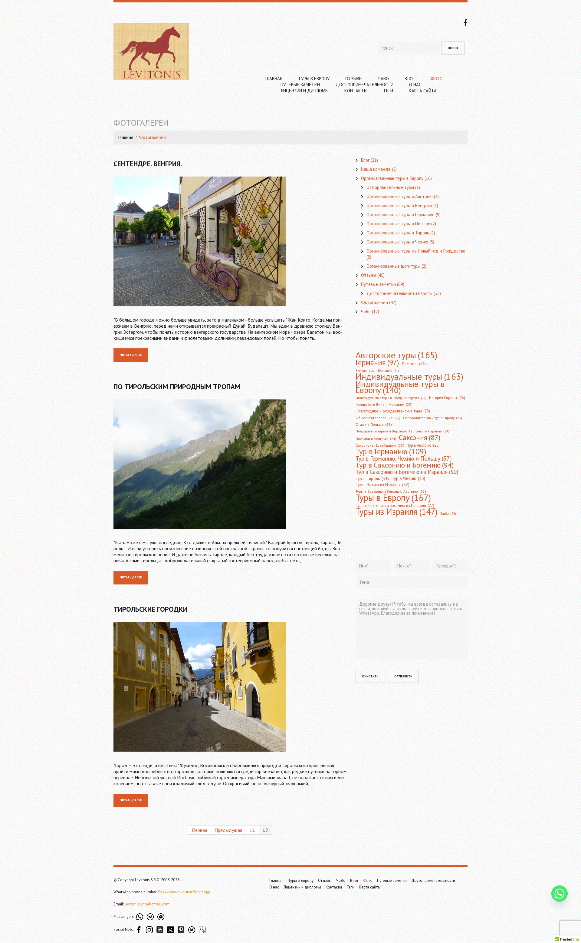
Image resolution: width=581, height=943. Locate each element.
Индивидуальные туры (409, 377)
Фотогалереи (374, 302)
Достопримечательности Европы (399, 293)
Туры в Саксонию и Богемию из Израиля (395, 505)
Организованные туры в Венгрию (399, 205)
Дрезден (414, 363)
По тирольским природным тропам (176, 386)
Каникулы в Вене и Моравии (384, 404)
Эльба (448, 513)
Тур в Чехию (408, 478)
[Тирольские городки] (229, 687)
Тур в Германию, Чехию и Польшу (404, 458)
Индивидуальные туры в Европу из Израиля (391, 398)
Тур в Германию (391, 451)
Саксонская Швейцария (380, 445)
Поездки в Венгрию (376, 438)
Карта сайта (423, 91)
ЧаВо (383, 78)
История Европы (447, 397)
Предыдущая (228, 830)
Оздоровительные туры (390, 187)
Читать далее (131, 355)
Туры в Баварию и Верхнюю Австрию (391, 491)
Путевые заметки (300, 85)
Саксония (419, 437)
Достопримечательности (364, 85)
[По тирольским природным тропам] (229, 464)
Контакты (355, 91)
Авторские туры (396, 355)
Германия (377, 362)
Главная (273, 78)
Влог (410, 78)
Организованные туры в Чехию (397, 242)
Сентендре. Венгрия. (147, 163)
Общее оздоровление (378, 417)
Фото (436, 78)
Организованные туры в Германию (400, 214)
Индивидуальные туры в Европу (400, 387)
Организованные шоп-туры (393, 266)
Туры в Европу (314, 78)
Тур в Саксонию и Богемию (405, 465)
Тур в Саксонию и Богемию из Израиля (407, 472)
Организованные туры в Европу (392, 178)
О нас (415, 85)
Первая (199, 830)
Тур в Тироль (372, 478)
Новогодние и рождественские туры (393, 411)
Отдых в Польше (374, 424)
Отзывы (354, 78)
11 (252, 830)
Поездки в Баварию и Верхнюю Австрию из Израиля (402, 431)
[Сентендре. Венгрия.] (229, 241)
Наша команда (376, 169)
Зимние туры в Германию (377, 371)
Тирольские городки (150, 609)
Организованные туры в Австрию (399, 196)
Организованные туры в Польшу (398, 224)
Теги (388, 91)
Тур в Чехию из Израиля (382, 485)
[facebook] (465, 22)
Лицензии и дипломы (305, 91)
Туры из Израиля (397, 512)
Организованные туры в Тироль (397, 233)
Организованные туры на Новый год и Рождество (415, 251)
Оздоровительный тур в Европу (432, 417)
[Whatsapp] (559, 898)
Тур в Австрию (423, 445)
